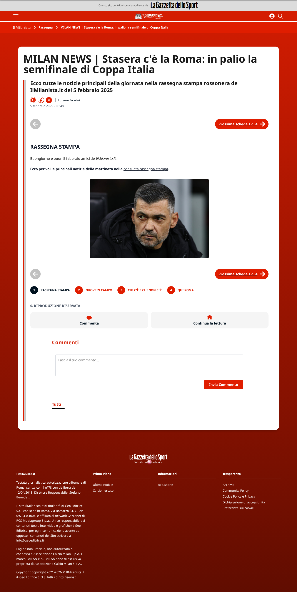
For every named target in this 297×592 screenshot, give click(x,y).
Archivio (228, 485)
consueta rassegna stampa (145, 168)
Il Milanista (22, 27)
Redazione (165, 485)
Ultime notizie (103, 485)
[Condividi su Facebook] (41, 100)
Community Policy (236, 490)
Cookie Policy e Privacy (239, 496)
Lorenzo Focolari (69, 100)
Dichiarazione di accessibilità (244, 502)
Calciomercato (103, 490)
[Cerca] (281, 16)
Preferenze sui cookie (238, 508)
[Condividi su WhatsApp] (33, 100)
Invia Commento (223, 384)
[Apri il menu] (16, 16)
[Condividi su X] (49, 100)
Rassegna (45, 27)
